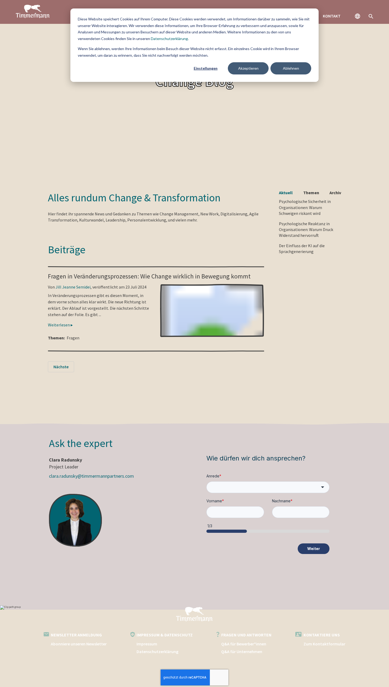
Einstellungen (206, 68)
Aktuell (286, 192)
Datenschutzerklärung (169, 38)
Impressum (147, 643)
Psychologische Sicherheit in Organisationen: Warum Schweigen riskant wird (305, 207)
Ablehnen (291, 68)
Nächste (61, 366)
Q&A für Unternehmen (241, 651)
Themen (311, 192)
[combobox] (267, 487)
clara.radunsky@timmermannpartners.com (91, 476)
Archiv (335, 192)
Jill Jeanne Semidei (73, 287)
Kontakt (332, 16)
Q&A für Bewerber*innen (243, 643)
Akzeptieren (248, 68)
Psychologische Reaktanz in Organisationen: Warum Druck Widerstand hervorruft (306, 229)
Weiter (313, 548)
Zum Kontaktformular (324, 643)
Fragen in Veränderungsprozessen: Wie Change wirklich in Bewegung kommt (149, 276)
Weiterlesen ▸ (60, 324)
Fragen (73, 337)
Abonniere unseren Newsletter (79, 643)
